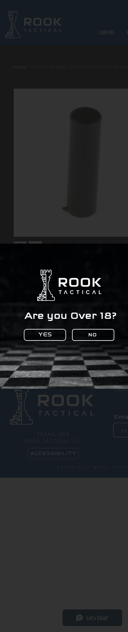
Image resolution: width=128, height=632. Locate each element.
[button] (45, 335)
